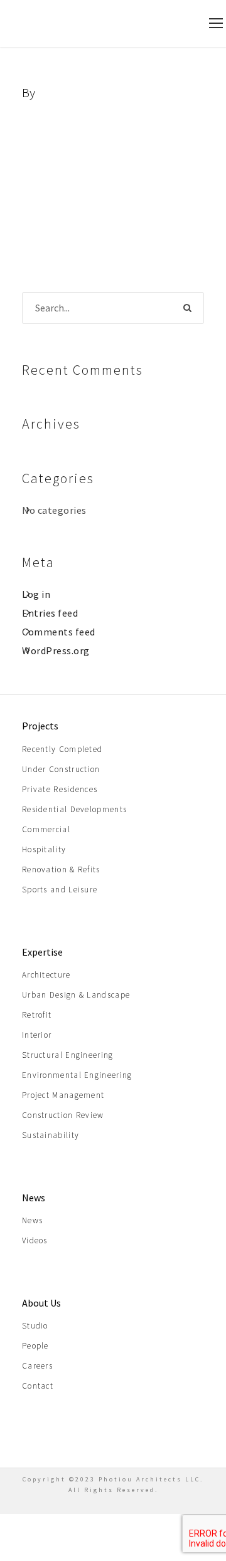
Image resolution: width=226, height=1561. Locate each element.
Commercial (46, 829)
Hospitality (44, 849)
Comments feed (58, 631)
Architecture (46, 974)
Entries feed (50, 613)
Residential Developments (74, 809)
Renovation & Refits (61, 869)
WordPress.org (56, 650)
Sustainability (50, 1135)
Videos (35, 1240)
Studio (35, 1325)
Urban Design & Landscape (76, 994)
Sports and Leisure (59, 889)
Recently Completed (62, 749)
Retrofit (36, 1015)
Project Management (63, 1095)
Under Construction (61, 769)
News (32, 1220)
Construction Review (63, 1115)
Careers (37, 1365)
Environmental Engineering (77, 1075)
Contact (37, 1386)
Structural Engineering (68, 1055)
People (35, 1345)
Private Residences (59, 789)
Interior (36, 1035)
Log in (36, 594)
